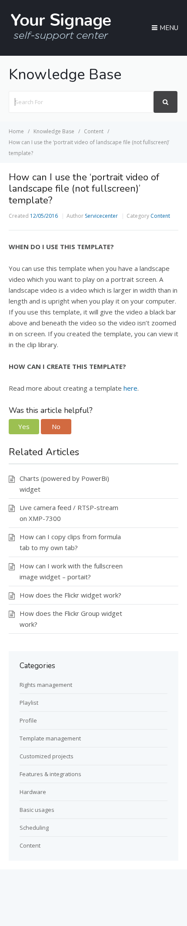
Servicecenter (101, 216)
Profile (28, 720)
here (130, 388)
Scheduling (34, 827)
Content (160, 216)
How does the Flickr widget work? (70, 595)
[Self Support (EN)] (61, 39)
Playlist (29, 702)
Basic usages (37, 810)
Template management (50, 738)
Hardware (33, 792)
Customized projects (46, 756)
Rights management (46, 685)
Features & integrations (50, 774)
